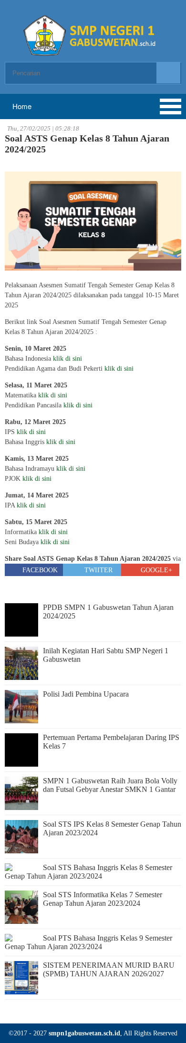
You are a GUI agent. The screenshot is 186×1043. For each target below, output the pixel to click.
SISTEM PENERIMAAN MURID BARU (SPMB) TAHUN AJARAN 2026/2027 (109, 969)
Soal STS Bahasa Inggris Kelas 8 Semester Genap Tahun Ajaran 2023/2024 (88, 871)
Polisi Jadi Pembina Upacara (86, 694)
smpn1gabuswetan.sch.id (84, 1033)
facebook (39, 570)
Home (20, 106)
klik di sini (67, 358)
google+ (155, 570)
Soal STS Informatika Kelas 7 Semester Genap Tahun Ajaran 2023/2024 (102, 899)
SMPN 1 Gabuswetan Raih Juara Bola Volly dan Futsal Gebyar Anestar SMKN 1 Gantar (110, 785)
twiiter (98, 570)
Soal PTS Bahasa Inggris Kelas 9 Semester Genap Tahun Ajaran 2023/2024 (88, 942)
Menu (43, 106)
